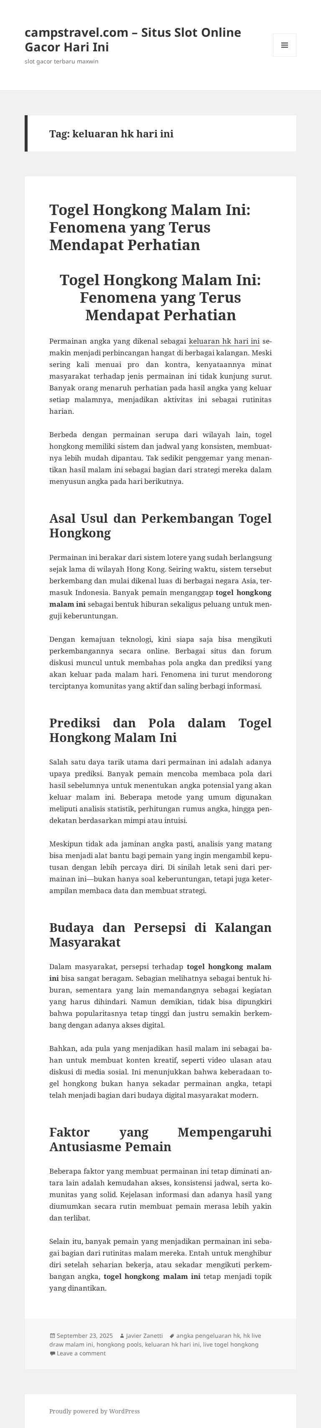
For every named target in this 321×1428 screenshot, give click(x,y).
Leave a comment (81, 1353)
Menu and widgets (284, 56)
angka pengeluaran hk (208, 1335)
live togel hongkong (231, 1344)
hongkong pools (119, 1344)
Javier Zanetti (144, 1335)
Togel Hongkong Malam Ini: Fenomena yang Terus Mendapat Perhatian (150, 227)
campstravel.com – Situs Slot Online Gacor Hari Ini (133, 39)
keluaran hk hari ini (224, 341)
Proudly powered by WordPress (94, 1411)
